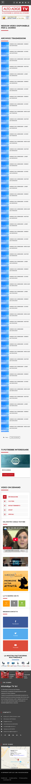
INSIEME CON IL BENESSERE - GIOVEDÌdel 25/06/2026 (19, 89)
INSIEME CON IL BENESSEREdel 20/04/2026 (16, 330)
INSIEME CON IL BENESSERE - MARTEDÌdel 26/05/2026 (19, 217)
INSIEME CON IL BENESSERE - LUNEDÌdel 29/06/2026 (19, 74)
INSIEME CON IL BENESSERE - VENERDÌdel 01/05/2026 (19, 270)
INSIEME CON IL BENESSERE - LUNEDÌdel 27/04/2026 (19, 292)
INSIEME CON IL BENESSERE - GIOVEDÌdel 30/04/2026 (19, 277)
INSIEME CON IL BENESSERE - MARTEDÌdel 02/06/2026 (19, 180)
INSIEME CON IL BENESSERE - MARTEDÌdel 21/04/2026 (19, 322)
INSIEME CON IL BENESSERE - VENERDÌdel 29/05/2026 (19, 195)
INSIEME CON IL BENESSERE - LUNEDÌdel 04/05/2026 (19, 262)
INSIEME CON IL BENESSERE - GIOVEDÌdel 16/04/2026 (19, 345)
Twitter (15, 632)
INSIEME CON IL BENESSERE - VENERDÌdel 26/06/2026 (19, 82)
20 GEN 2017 (7, 547)
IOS (14, 602)
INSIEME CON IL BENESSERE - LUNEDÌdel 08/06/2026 (19, 157)
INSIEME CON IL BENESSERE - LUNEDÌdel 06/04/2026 (19, 405)
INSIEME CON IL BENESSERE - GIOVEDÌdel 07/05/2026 (19, 240)
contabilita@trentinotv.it (9, 726)
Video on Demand (15, 437)
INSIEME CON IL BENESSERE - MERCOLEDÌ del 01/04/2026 (20, 427)
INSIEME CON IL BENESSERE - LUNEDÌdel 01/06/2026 (19, 187)
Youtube (15, 644)
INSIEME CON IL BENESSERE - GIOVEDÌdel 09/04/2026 (19, 382)
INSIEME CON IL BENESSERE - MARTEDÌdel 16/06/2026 (19, 119)
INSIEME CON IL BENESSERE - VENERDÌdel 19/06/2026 (19, 97)
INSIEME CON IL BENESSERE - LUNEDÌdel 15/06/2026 (19, 127)
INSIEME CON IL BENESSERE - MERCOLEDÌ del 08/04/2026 (20, 390)
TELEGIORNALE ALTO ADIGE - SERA (14, 677)
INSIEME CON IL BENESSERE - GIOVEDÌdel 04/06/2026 (19, 172)
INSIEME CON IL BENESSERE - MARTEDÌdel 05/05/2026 (19, 255)
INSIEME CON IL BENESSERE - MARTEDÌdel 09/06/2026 (19, 149)
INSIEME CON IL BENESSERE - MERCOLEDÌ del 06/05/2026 (20, 247)
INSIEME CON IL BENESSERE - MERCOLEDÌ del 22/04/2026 (20, 315)
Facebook (15, 621)
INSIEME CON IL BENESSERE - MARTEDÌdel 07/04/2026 (19, 397)
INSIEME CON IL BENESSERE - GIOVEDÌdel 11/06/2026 (19, 134)
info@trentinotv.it (7, 721)
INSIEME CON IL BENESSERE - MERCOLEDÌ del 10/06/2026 (20, 142)
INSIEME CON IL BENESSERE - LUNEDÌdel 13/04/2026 (19, 367)
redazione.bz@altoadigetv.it (10, 731)
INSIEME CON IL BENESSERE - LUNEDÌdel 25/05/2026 (19, 225)
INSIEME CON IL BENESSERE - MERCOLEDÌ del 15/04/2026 (20, 352)
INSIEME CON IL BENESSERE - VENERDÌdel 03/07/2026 (19, 44)
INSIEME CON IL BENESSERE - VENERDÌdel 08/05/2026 (19, 232)
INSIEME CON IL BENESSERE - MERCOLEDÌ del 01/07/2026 (20, 59)
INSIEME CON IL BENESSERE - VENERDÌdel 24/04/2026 (19, 300)
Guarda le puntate (12, 474)
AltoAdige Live (15, 561)
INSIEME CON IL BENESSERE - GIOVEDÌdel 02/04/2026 (19, 420)
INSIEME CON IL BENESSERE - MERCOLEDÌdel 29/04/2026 (20, 285)
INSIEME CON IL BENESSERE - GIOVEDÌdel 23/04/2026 (19, 307)
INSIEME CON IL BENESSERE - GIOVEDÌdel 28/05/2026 (19, 202)
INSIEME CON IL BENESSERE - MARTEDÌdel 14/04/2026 (19, 360)
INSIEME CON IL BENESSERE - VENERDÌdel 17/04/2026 (19, 337)
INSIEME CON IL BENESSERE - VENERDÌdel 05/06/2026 (19, 165)
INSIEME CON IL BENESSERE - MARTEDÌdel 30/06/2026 (19, 67)
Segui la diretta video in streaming (15, 563)
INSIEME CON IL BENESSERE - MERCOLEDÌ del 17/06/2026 (20, 112)
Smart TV (6, 602)
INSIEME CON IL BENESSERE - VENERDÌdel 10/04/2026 (19, 375)
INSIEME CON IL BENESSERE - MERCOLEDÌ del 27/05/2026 (20, 210)
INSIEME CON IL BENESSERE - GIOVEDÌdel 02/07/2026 (19, 52)
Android (22, 602)
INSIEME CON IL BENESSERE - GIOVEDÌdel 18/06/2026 (19, 104)
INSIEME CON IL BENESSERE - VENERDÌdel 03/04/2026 (19, 412)
